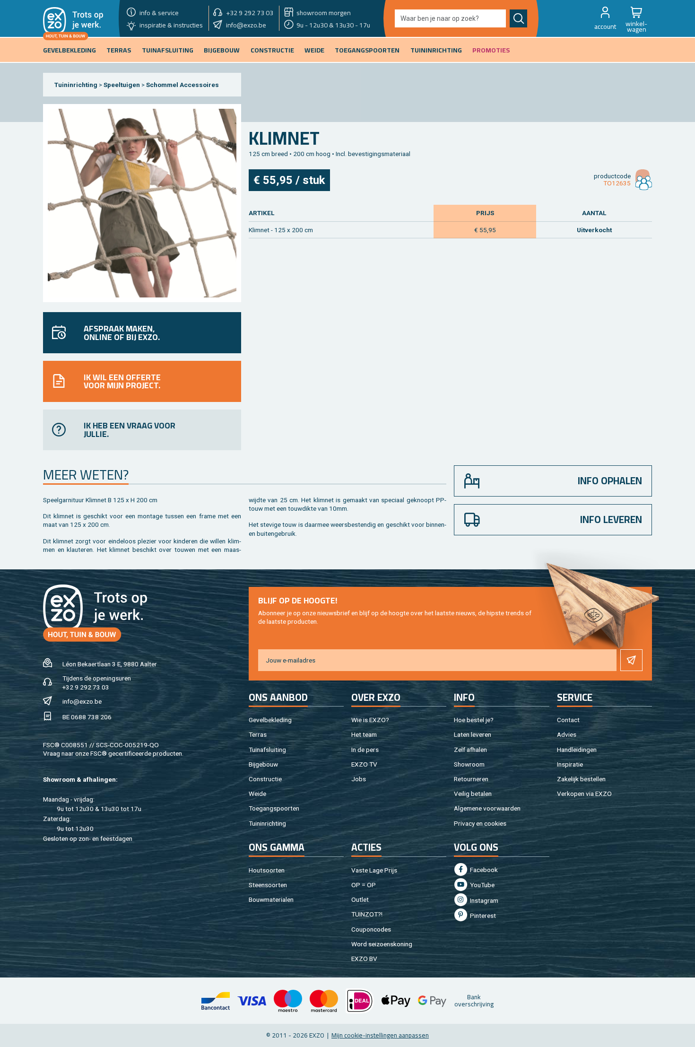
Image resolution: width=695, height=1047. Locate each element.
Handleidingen (577, 749)
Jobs (358, 779)
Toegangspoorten (274, 808)
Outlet (360, 899)
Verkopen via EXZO (584, 793)
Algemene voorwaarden (487, 808)
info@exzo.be (82, 701)
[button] (605, 18)
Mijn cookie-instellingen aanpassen (380, 1035)
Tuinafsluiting (267, 749)
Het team (364, 734)
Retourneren (471, 779)
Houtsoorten (267, 870)
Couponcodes (371, 929)
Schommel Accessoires (182, 84)
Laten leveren (472, 734)
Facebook (483, 869)
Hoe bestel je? (474, 720)
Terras (258, 734)
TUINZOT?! (366, 914)
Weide (257, 793)
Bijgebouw (263, 764)
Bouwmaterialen (271, 899)
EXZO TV (364, 764)
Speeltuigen (122, 84)
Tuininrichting (75, 84)
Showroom (469, 764)
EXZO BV (364, 958)
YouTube (482, 885)
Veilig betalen (473, 793)
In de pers (365, 749)
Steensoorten (268, 885)
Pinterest (482, 915)
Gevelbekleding (270, 720)
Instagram (483, 900)
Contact (568, 720)
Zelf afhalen (470, 749)
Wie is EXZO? (370, 720)
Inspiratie (570, 764)
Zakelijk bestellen (581, 779)
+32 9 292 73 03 (85, 687)
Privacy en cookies (480, 823)
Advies (566, 734)
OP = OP (363, 885)
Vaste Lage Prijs (374, 870)
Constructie (265, 779)
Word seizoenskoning (381, 944)
